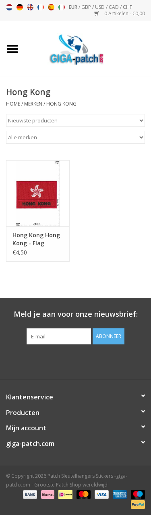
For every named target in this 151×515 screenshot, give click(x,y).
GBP (86, 7)
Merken (33, 103)
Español (51, 7)
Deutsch (20, 7)
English (30, 7)
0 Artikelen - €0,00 (124, 13)
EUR (74, 7)
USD (100, 7)
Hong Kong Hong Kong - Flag (36, 239)
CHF (127, 7)
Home (13, 103)
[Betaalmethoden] (29, 494)
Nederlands (9, 7)
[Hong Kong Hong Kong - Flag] (38, 193)
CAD (114, 7)
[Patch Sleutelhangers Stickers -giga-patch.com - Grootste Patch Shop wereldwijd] (88, 48)
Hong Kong (61, 103)
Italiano (61, 7)
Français (40, 7)
